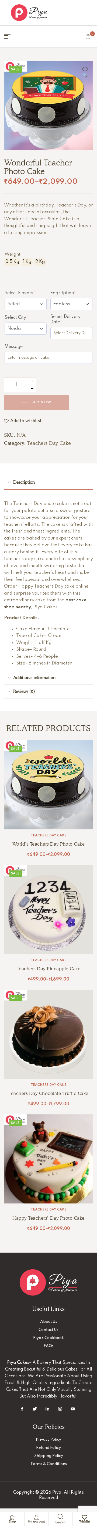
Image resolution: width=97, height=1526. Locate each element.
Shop (12, 1521)
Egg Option (71, 292)
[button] (85, 72)
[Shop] (12, 1517)
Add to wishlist (25, 421)
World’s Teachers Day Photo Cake (48, 844)
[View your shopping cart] (88, 36)
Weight (12, 254)
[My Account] (36, 1517)
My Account (36, 1521)
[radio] (12, 262)
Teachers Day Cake (49, 443)
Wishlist (84, 1521)
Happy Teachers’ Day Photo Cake (48, 1218)
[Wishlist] (84, 1517)
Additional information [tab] (34, 677)
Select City (26, 317)
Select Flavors (26, 292)
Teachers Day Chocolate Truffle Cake (48, 1093)
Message (14, 347)
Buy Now (41, 402)
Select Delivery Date (66, 319)
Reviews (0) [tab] (24, 691)
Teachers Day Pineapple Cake (49, 968)
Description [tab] (24, 482)
